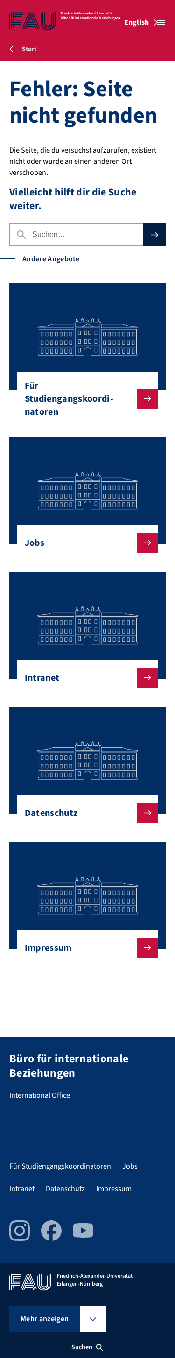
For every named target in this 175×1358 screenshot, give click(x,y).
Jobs (34, 543)
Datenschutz (51, 813)
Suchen (82, 1347)
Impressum (48, 947)
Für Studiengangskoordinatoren (69, 398)
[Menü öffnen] (161, 22)
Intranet (42, 677)
